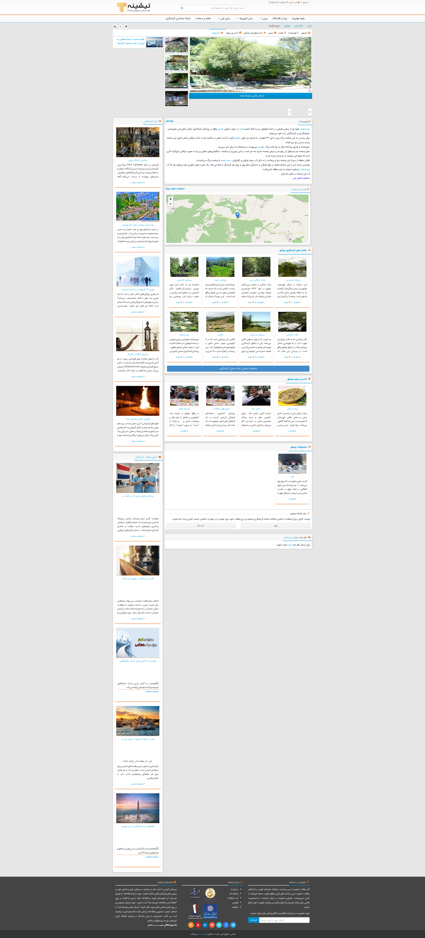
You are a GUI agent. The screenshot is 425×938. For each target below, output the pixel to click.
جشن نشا (256, 409)
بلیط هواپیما (298, 18)
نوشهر (287, 26)
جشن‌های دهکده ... (220, 409)
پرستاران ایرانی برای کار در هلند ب (138, 496)
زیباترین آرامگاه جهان (137, 160)
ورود (304, 2)
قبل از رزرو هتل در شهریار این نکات (138, 578)
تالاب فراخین (292, 335)
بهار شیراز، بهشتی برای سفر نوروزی (138, 225)
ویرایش (169, 120)
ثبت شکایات (232, 898)
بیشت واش (292, 409)
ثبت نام (294, 2)
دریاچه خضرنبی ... (292, 280)
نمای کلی (225, 19)
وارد (290, 545)
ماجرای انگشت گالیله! (138, 354)
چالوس (237, 138)
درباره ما (234, 889)
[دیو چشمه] (250, 64)
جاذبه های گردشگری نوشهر (293, 250)
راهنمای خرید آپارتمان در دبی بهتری (137, 826)
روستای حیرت (220, 280)
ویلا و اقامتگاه (280, 18)
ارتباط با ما (233, 893)
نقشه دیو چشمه (299, 189)
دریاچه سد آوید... (256, 335)
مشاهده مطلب (137, 182)
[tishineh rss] (191, 925)
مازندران (298, 26)
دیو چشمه (305, 129)
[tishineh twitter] (219, 925)
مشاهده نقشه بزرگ (175, 188)
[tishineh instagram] (212, 925)
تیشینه (201, 934)
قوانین (235, 902)
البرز (241, 129)
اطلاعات (296, 302)
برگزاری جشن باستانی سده (138, 419)
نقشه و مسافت (203, 18)
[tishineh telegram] (233, 925)
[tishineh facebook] (226, 925)
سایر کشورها (246, 19)
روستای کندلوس (184, 280)
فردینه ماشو (184, 409)
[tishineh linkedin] (205, 925)
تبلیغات (235, 907)
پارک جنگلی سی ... (256, 280)
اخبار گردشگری (151, 121)
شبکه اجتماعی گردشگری (178, 18)
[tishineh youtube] (198, 925)
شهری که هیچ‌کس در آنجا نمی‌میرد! (137, 289)
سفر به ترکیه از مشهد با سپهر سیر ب (137, 739)
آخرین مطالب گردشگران (146, 457)
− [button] (171, 204)
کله (292, 476)
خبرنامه (283, 2)
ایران (265, 19)
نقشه (286, 302)
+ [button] (171, 199)
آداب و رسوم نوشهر (297, 379)
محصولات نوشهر (298, 447)
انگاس (220, 335)
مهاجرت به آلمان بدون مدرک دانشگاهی (138, 661)
